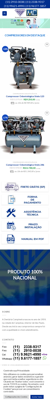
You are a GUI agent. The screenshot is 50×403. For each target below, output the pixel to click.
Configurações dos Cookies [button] (16, 397)
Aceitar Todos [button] (37, 397)
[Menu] (4, 13)
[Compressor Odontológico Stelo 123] (25, 66)
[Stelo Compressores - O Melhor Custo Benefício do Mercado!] (26, 13)
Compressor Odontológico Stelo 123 (25, 96)
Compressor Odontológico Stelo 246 (25, 164)
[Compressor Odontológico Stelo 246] (25, 135)
